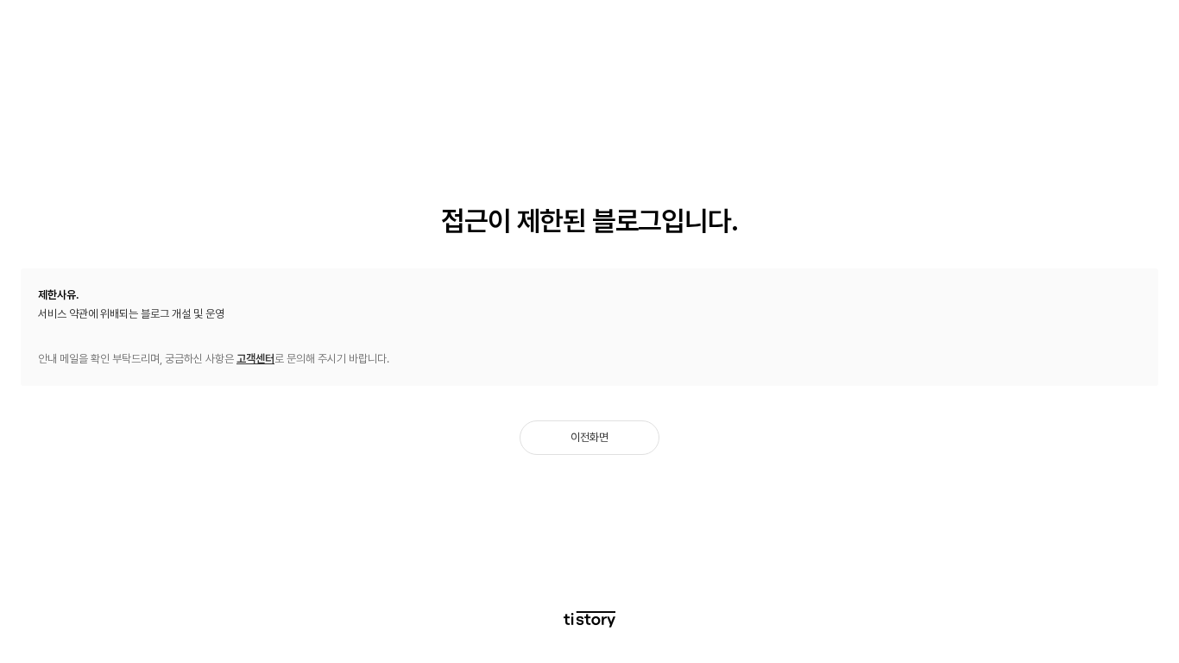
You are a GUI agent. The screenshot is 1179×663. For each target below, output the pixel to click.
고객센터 (255, 358)
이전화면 (589, 437)
